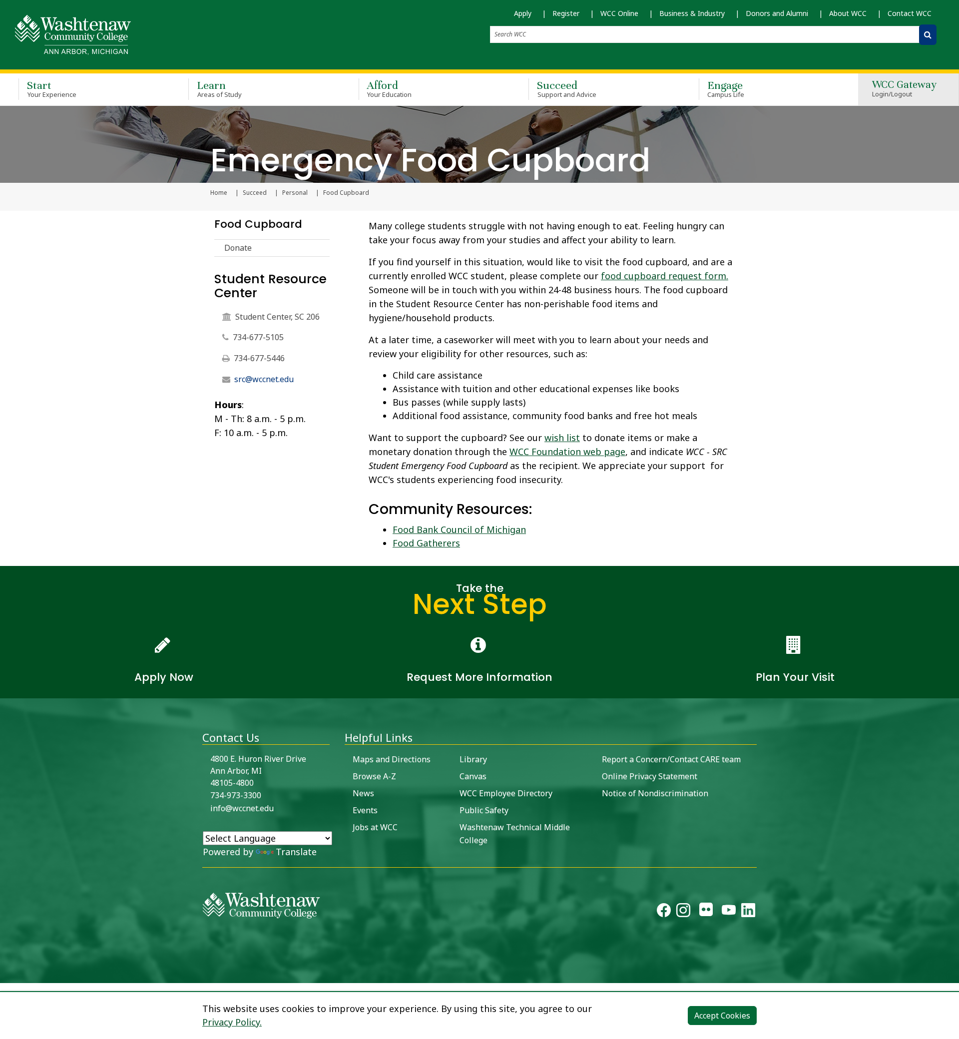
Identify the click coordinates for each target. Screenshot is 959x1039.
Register (565, 13)
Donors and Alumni (777, 13)
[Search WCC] (928, 34)
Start (51, 88)
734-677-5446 (259, 358)
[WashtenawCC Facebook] (663, 912)
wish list (562, 438)
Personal (295, 193)
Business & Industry (692, 13)
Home (218, 193)
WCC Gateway (904, 89)
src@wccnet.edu (264, 379)
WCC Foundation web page (567, 452)
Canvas (473, 776)
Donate (238, 247)
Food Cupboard (258, 224)
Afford (389, 88)
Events (365, 810)
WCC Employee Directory (506, 793)
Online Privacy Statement (649, 776)
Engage (726, 88)
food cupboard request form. (664, 276)
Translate (296, 852)
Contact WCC (910, 13)
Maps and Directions (392, 759)
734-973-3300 (235, 795)
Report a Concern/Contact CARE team (671, 759)
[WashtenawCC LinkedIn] (748, 912)
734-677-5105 (258, 337)
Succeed (566, 88)
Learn (219, 88)
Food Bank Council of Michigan (459, 529)
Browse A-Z (374, 776)
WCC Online (619, 13)
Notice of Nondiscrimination (655, 793)
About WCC (848, 13)
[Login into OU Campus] (6, 974)
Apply (522, 13)
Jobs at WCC (375, 827)
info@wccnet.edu (242, 808)
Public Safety (484, 810)
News (363, 793)
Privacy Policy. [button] (232, 1022)
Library (473, 759)
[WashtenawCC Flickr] (706, 912)
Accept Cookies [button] (722, 1015)
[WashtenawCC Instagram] (683, 912)
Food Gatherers (426, 543)
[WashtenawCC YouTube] (728, 912)
